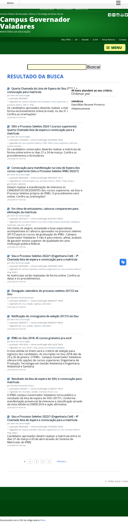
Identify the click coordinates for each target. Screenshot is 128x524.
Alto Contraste (64, 9)
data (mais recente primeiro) (87, 104)
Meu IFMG (66, 39)
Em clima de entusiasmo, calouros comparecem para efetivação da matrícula (42, 210)
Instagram (118, 15)
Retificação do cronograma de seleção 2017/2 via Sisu (45, 316)
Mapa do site (82, 9)
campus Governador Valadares (66, 222)
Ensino (51, 392)
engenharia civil (53, 269)
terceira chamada (29, 269)
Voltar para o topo (118, 481)
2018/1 (29, 348)
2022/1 (59, 181)
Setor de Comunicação (20, 95)
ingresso (37, 304)
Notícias (22, 117)
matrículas (11, 225)
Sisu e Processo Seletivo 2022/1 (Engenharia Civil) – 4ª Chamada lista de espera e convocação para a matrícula (42, 418)
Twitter (126, 15)
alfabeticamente (80, 108)
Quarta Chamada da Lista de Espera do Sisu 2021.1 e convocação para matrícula (42, 90)
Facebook (109, 15)
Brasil (10, 3)
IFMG (44, 143)
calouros (20, 225)
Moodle (85, 39)
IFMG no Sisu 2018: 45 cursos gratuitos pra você (42, 338)
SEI (76, 39)
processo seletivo (14, 105)
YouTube (122, 15)
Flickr (114, 15)
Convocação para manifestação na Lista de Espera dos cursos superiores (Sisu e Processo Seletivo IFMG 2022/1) (43, 169)
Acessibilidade (47, 9)
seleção (30, 304)
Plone (42, 520)
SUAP (95, 39)
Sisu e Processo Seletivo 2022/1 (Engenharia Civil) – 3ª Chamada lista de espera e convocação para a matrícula (42, 257)
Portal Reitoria (108, 39)
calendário (46, 304)
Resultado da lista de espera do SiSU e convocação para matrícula (44, 380)
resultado (26, 392)
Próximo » (62, 461)
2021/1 (26, 105)
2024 (50, 143)
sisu (24, 143)
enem (44, 222)
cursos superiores (58, 101)
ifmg (32, 105)
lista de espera (43, 101)
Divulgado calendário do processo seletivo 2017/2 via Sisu (42, 292)
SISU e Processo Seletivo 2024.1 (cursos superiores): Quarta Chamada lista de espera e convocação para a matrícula (42, 130)
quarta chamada (29, 101)
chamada (43, 392)
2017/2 (28, 225)
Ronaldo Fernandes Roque (22, 297)
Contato (122, 39)
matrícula (73, 143)
